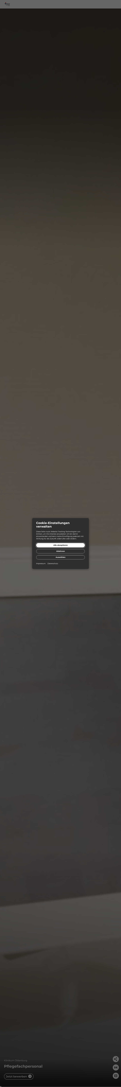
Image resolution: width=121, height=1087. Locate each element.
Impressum (41, 563)
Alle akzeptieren (60, 545)
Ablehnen (60, 551)
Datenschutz (53, 563)
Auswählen (60, 557)
